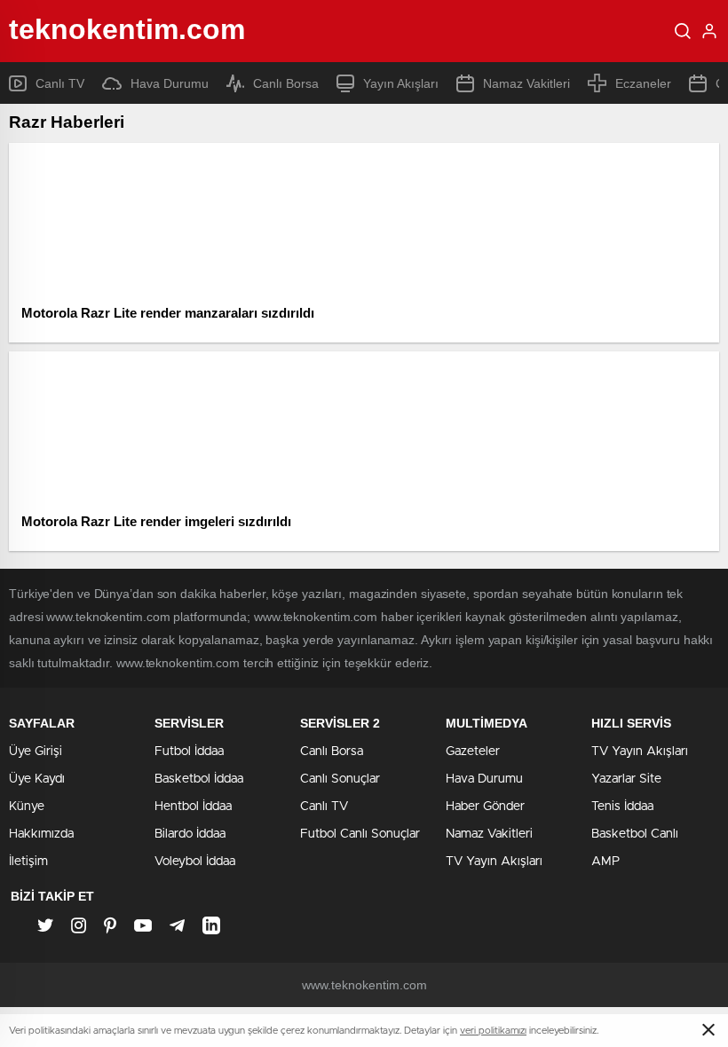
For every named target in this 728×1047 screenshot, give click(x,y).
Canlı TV (60, 83)
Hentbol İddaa (193, 806)
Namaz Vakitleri (526, 83)
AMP (605, 861)
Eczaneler (643, 83)
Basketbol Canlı (634, 834)
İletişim (28, 861)
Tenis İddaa (622, 806)
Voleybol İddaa (194, 861)
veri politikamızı (493, 1030)
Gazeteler (473, 751)
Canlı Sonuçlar (340, 779)
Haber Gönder (485, 806)
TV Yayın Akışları (494, 861)
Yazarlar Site (626, 779)
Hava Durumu (170, 83)
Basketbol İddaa (198, 779)
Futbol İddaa (189, 751)
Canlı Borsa (286, 83)
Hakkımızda (41, 834)
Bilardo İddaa (190, 834)
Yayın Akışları (401, 83)
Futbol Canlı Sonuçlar (360, 834)
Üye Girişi (35, 751)
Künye (26, 806)
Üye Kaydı (37, 779)
